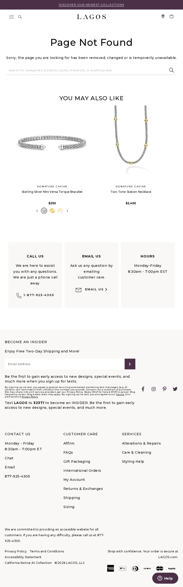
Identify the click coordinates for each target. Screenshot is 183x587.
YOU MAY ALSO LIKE (91, 98)
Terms (120, 394)
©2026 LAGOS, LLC (70, 563)
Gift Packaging (76, 461)
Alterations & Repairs (141, 443)
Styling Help (133, 461)
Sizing (69, 507)
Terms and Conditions (47, 551)
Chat (9, 458)
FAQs (68, 452)
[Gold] (52, 210)
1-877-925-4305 (39, 295)
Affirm (69, 443)
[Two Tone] (60, 210)
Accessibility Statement (23, 557)
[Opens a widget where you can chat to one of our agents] (165, 579)
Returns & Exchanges (83, 489)
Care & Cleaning (136, 452)
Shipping (71, 498)
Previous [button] (9, 162)
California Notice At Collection (28, 563)
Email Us (94, 289)
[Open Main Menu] (11, 16)
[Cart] (171, 16)
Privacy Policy (30, 396)
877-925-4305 (17, 476)
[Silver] (44, 210)
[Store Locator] (163, 16)
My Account (74, 479)
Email (10, 467)
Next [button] (67, 211)
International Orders (82, 470)
